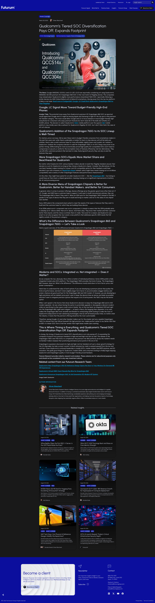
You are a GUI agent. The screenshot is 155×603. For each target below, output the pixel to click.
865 (103, 123)
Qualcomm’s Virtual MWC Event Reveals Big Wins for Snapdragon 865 (64, 371)
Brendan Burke (47, 455)
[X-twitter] (113, 594)
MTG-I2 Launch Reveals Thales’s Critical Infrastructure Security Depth (94, 535)
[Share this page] (3, 595)
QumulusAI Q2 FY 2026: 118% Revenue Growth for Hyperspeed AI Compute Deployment (96, 490)
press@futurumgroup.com (115, 589)
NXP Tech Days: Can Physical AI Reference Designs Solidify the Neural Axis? (56, 535)
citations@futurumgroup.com (116, 584)
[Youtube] (118, 594)
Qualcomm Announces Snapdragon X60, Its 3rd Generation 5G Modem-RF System (68, 374)
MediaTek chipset (69, 170)
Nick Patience (46, 500)
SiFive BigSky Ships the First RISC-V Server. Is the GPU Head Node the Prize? (56, 444)
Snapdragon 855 (98, 176)
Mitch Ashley (86, 455)
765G (76, 123)
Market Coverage (45, 16)
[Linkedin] (109, 594)
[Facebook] (123, 594)
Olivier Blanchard (58, 20)
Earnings (83, 440)
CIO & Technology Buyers (47, 36)
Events (43, 531)
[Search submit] (152, 2)
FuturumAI (85, 547)
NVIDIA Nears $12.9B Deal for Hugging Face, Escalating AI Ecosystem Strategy (56, 490)
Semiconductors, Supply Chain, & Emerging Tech (70, 36)
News (53, 440)
